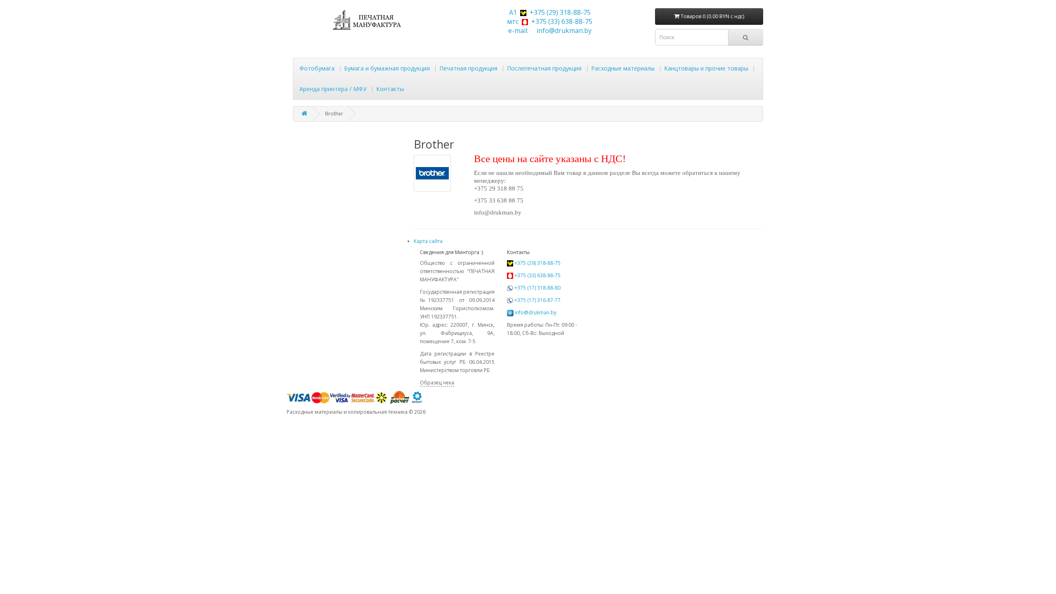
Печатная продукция (468, 68)
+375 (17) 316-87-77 (537, 300)
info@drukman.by (535, 312)
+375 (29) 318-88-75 (537, 262)
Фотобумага (317, 68)
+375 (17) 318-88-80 (537, 287)
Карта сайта (428, 241)
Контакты (390, 89)
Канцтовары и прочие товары (706, 68)
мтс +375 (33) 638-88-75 (548, 21)
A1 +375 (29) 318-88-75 (548, 12)
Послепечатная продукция (544, 68)
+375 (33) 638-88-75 (537, 275)
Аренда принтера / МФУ (333, 89)
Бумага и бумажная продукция (387, 68)
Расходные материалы (623, 68)
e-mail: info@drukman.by (548, 30)
